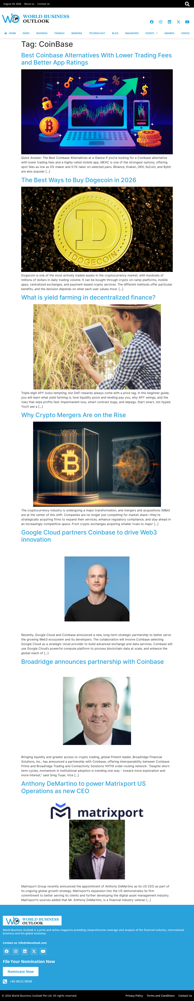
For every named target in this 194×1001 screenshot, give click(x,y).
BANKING (76, 33)
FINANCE (59, 33)
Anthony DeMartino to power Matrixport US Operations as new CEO (83, 787)
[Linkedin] (169, 22)
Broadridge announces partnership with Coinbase (92, 661)
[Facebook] (152, 22)
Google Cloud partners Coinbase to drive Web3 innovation (89, 536)
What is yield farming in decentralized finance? (88, 297)
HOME (12, 33)
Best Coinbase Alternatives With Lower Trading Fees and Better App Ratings (96, 58)
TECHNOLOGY (97, 33)
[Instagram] (160, 22)
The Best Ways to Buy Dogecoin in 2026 (78, 180)
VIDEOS (185, 33)
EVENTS (150, 33)
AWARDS (169, 33)
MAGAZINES (132, 33)
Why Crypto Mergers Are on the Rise (73, 415)
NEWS (26, 33)
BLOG (115, 33)
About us (29, 3)
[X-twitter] (178, 22)
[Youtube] (187, 22)
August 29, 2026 (12, 3)
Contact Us (43, 3)
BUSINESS (42, 33)
